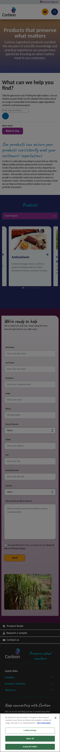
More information (44, 723)
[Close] (55, 718)
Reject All (30, 739)
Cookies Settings (30, 730)
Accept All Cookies (30, 747)
